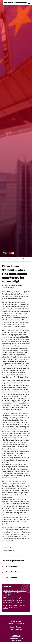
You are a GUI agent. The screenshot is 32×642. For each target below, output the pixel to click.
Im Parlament (16, 621)
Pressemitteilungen (10, 259)
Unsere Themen (16, 627)
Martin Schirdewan (13, 572)
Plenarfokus (16, 635)
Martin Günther (11, 577)
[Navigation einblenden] (29, 3)
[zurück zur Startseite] (8, 253)
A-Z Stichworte (16, 629)
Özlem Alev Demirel (13, 566)
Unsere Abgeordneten (16, 623)
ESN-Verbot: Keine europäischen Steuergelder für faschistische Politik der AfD (14, 600)
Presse (16, 633)
